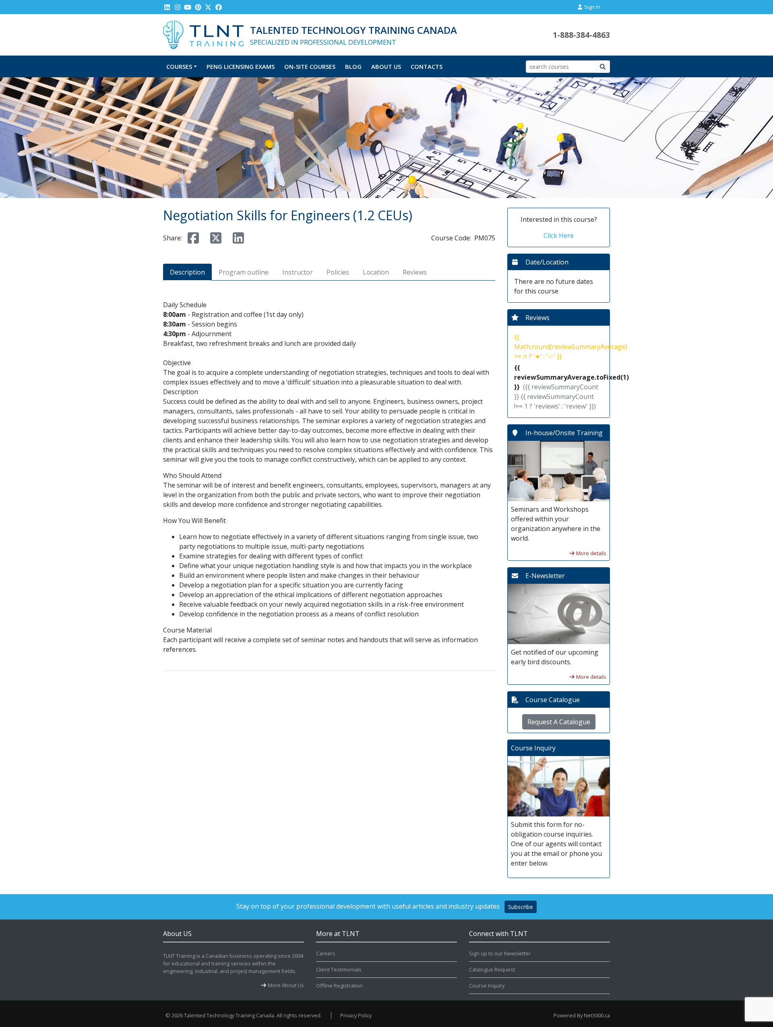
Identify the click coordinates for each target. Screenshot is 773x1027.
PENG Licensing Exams (241, 66)
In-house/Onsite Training (564, 432)
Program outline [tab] (244, 272)
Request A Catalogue (558, 721)
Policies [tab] (338, 272)
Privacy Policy (356, 1015)
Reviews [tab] (415, 272)
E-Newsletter (545, 575)
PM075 (484, 238)
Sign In (591, 6)
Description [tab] (187, 272)
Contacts (426, 66)
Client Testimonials (339, 969)
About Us (386, 66)
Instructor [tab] (297, 272)
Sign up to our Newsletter (500, 953)
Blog (353, 66)
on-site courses (309, 66)
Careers (325, 953)
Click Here (559, 235)
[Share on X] (216, 237)
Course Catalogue (552, 699)
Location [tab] (376, 272)
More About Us (286, 985)
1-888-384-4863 (581, 35)
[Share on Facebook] (193, 237)
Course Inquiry (486, 985)
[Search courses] (603, 66)
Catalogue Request (492, 969)
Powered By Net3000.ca (582, 1015)
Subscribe (520, 907)
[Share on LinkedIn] (238, 237)
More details (591, 553)
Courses (179, 66)
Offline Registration (339, 985)
